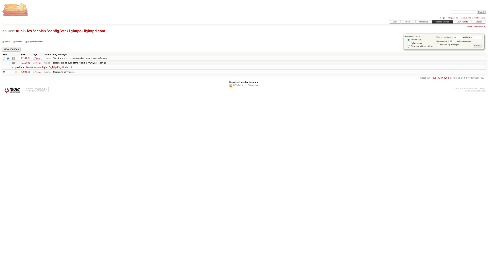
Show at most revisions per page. (454, 41)
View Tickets (462, 22)
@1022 (24, 72)
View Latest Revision (475, 26)
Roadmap (423, 22)
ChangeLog (253, 85)
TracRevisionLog (440, 77)
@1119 (24, 62)
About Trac (466, 18)
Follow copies (416, 43)
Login (442, 18)
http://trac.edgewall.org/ (475, 90)
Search (479, 22)
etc (63, 31)
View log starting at (444, 37)
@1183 (24, 58)
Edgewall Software (37, 90)
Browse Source (442, 22)
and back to (468, 37)
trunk (20, 31)
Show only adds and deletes (421, 46)
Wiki (394, 22)
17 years (37, 58)
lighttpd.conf (94, 31)
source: (8, 31)
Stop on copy (415, 40)
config (53, 31)
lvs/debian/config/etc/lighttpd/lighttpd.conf (49, 67)
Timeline (408, 22)
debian (40, 31)
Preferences (479, 18)
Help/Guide (453, 18)
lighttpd (75, 31)
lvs (29, 31)
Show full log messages (449, 45)
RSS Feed (238, 85)
